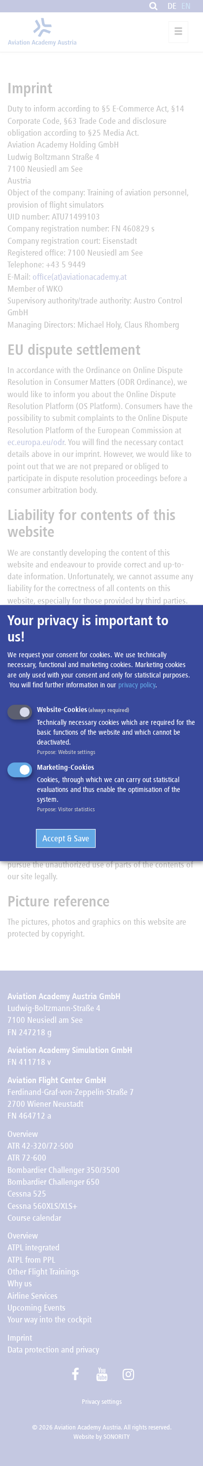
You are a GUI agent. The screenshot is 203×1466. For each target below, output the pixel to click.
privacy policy (136, 684)
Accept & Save (65, 838)
